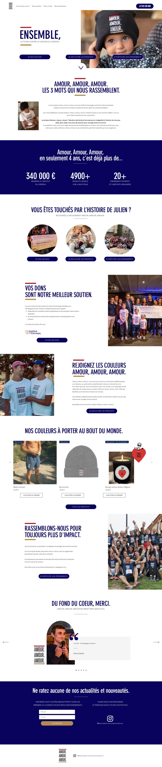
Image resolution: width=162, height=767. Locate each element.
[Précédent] (6, 642)
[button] (31, 495)
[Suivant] (156, 642)
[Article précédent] (10, 462)
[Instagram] (110, 718)
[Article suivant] (152, 462)
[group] (81, 466)
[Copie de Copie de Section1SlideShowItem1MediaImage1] (83, 670)
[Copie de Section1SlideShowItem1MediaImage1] (78, 670)
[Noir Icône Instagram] (74, 755)
